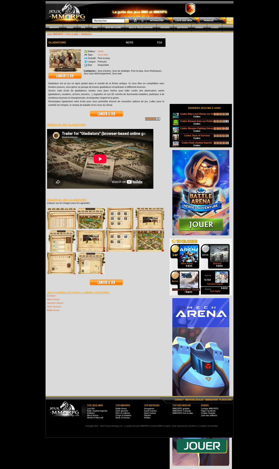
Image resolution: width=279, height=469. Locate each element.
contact (179, 400)
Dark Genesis (54, 306)
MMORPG (54, 27)
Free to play (72, 34)
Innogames (149, 408)
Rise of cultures (123, 413)
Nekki (101, 51)
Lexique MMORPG (209, 408)
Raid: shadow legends (97, 411)
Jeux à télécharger (141, 27)
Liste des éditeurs (209, 415)
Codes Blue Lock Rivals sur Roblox (199, 114)
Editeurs (182, 27)
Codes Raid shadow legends (197, 142)
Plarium (147, 415)
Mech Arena (53, 299)
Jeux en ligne (113, 27)
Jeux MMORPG (55, 34)
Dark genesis (122, 411)
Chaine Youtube (208, 413)
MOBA (70, 27)
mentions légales (194, 400)
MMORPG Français (182, 411)
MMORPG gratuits (181, 408)
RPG (95, 27)
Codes (214, 27)
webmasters (211, 400)
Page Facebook (208, 411)
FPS (83, 27)
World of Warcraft (95, 417)
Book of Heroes (123, 417)
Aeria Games (150, 413)
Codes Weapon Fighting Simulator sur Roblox (204, 128)
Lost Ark (91, 408)
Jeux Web (103, 54)
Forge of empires (123, 415)
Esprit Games (150, 411)
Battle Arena (53, 310)
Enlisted (51, 296)
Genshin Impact (55, 303)
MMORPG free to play (183, 413)
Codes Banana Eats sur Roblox (197, 121)
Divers (199, 27)
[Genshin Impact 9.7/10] (215, 271)
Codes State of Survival (197, 135)
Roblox (147, 417)
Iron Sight (215, 291)
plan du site (225, 400)
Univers (164, 27)
